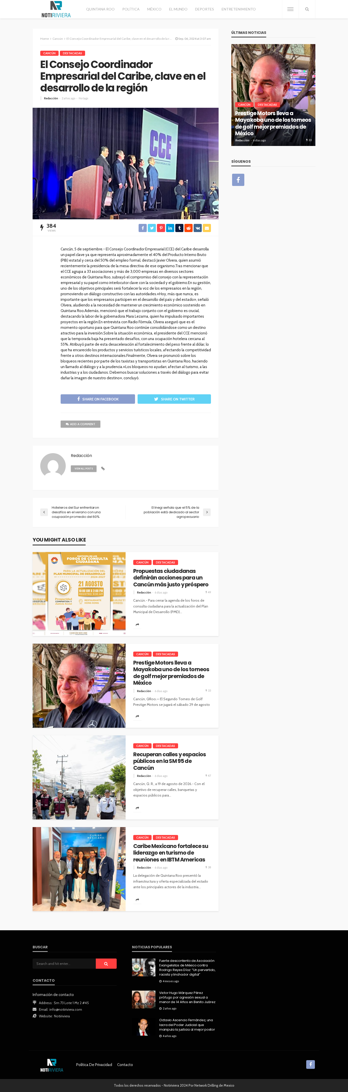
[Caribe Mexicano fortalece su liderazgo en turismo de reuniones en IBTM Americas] (79, 869)
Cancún (49, 53)
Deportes (204, 9)
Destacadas (72, 53)
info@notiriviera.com (65, 1009)
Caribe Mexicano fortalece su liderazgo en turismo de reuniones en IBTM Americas (170, 853)
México (154, 9)
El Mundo (178, 9)
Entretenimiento (239, 9)
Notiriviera (62, 1016)
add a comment (82, 424)
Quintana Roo (100, 9)
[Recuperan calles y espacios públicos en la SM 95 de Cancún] (79, 777)
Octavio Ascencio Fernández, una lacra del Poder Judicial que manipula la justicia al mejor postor (187, 1025)
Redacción (51, 98)
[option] (273, 95)
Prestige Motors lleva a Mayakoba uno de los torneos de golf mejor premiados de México (171, 672)
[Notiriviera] (56, 9)
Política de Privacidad (94, 1064)
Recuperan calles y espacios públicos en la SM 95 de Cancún (169, 761)
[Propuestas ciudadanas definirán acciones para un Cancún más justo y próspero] (79, 594)
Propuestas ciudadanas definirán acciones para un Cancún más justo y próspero (170, 578)
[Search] (307, 9)
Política (131, 9)
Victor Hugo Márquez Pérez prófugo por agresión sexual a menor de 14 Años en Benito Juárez (187, 997)
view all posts (84, 468)
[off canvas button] (290, 9)
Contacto (125, 1064)
